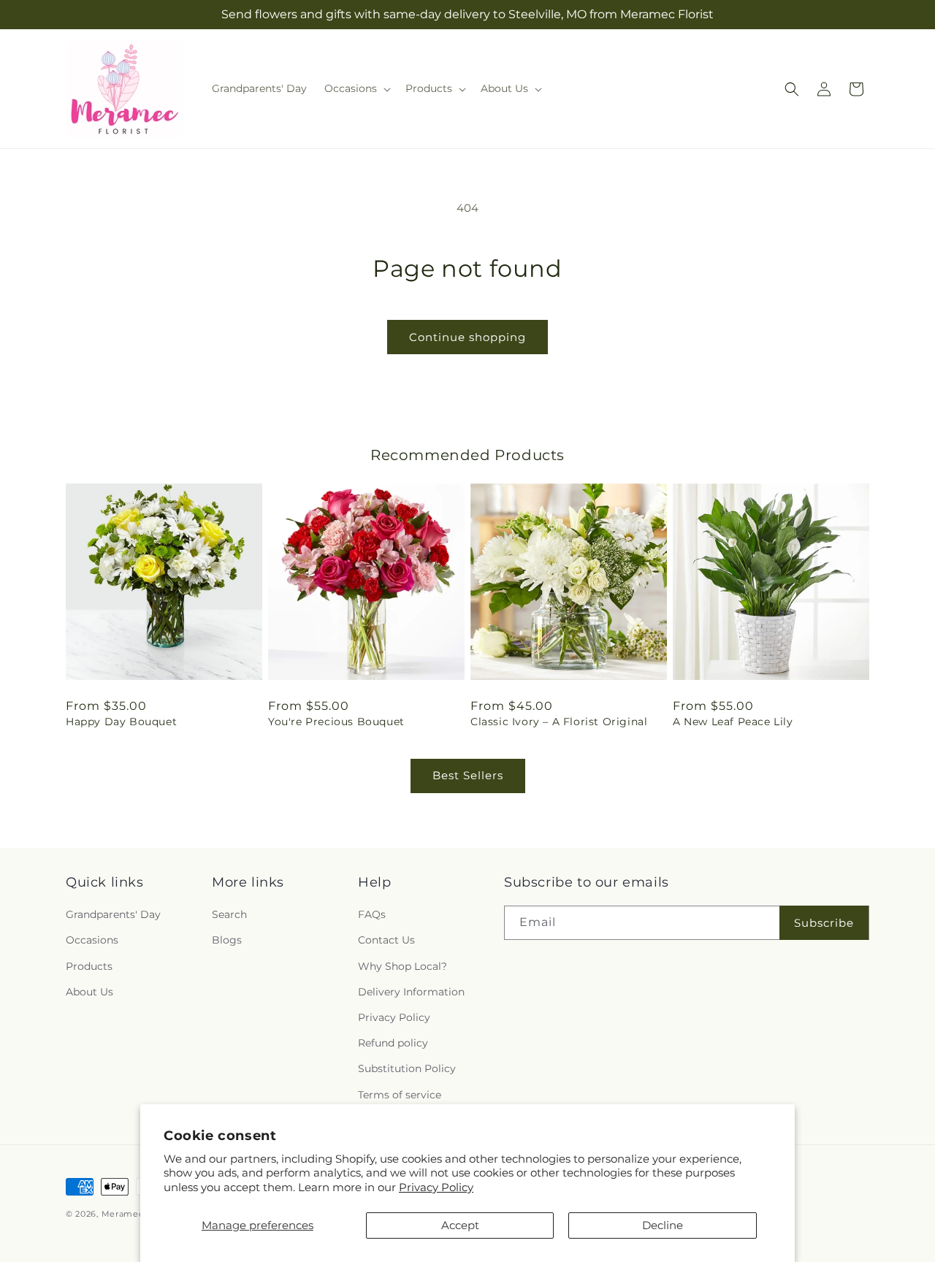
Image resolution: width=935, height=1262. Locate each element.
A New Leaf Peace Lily (733, 721)
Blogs (227, 939)
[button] (356, 88)
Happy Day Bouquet (121, 721)
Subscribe (824, 923)
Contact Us (386, 939)
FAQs (372, 914)
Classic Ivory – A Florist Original (558, 721)
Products (89, 966)
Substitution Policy (407, 1068)
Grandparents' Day (113, 914)
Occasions (92, 939)
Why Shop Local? (402, 966)
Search (229, 914)
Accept (460, 1225)
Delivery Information (411, 991)
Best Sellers (467, 775)
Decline (662, 1225)
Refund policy (393, 1042)
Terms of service (399, 1094)
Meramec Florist (138, 1214)
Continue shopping (467, 337)
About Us (89, 991)
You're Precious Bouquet (336, 721)
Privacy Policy (436, 1187)
